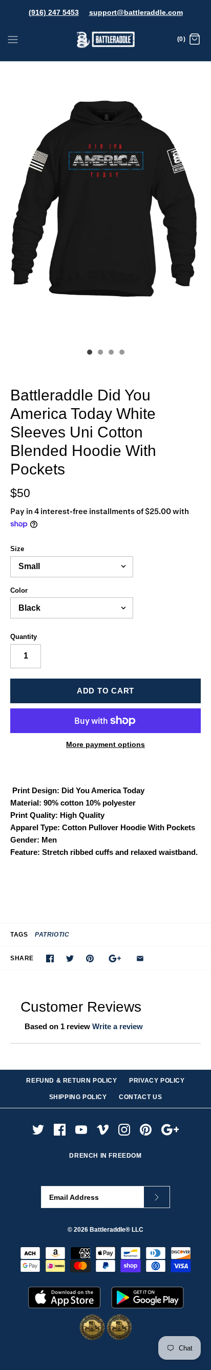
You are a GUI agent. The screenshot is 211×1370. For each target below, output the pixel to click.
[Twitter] (38, 1130)
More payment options (105, 744)
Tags (19, 934)
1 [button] (89, 353)
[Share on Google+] (115, 958)
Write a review (117, 1026)
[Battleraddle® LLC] (106, 40)
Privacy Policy (156, 1080)
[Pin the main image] (90, 958)
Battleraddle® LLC (116, 1229)
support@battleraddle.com (136, 12)
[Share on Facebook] (50, 958)
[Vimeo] (103, 1130)
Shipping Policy (78, 1097)
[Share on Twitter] (70, 958)
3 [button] (111, 353)
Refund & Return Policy (71, 1080)
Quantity (23, 637)
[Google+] (170, 1130)
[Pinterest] (146, 1130)
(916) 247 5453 (54, 12)
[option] (105, 202)
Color (19, 590)
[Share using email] (140, 958)
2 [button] (100, 353)
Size (17, 549)
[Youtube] (81, 1130)
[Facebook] (60, 1130)
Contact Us (140, 1097)
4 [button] (121, 353)
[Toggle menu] (13, 39)
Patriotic (52, 934)
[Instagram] (124, 1130)
